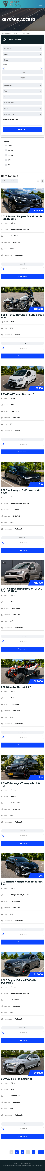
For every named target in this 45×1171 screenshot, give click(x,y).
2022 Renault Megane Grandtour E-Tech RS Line (21, 217)
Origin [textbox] (6, 108)
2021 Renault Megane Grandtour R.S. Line (22, 883)
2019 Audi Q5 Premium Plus (16, 1078)
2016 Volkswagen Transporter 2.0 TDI (20, 784)
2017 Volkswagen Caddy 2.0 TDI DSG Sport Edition (21, 590)
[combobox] (22, 48)
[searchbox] (5, 123)
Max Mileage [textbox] (8, 85)
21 (33, 1152)
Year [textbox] (5, 91)
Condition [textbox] (7, 48)
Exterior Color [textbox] (9, 103)
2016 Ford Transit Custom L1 (17, 394)
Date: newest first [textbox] (8, 181)
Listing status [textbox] (9, 114)
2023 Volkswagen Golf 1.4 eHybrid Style (20, 491)
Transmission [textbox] (8, 97)
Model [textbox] (6, 60)
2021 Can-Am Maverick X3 (16, 687)
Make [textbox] (6, 54)
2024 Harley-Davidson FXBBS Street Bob (22, 316)
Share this (23, 269)
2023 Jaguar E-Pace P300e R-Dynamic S (18, 981)
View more (22, 277)
